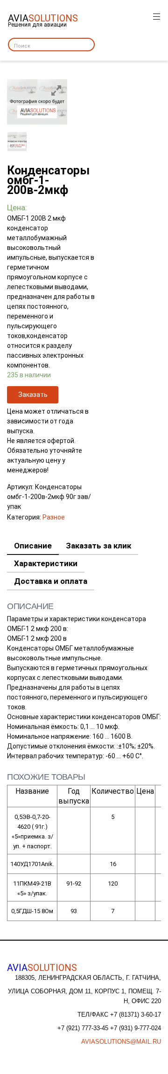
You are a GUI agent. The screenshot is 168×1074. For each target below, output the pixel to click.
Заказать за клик (98, 545)
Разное (53, 517)
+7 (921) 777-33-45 (83, 1028)
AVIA (42, 967)
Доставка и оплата (50, 581)
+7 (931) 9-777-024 (135, 1028)
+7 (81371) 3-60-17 (135, 1014)
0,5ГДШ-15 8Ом (32, 911)
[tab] (33, 546)
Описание (33, 545)
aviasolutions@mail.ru (121, 1041)
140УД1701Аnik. (32, 863)
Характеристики (45, 563)
